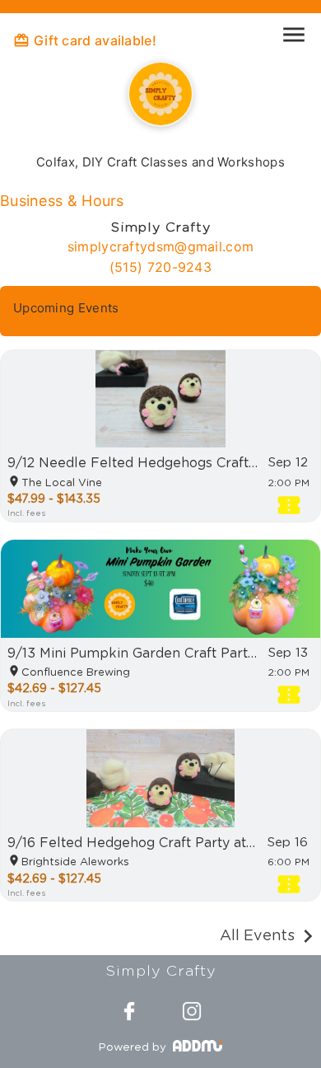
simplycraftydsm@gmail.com (160, 246)
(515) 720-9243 (160, 267)
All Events (257, 936)
